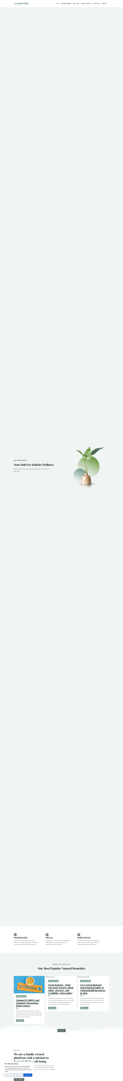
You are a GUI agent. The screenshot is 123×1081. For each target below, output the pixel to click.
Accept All (28, 1075)
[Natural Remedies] (15, 934)
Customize (9, 1075)
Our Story (96, 3)
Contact (104, 3)
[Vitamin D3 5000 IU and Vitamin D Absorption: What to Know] (29, 984)
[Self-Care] (47, 934)
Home (57, 3)
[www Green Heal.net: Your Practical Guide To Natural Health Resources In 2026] (83, 977)
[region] (18, 1069)
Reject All (18, 1075)
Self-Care (76, 3)
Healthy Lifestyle (86, 3)
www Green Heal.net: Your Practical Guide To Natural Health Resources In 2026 (92, 989)
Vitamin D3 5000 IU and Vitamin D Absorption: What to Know (27, 1003)
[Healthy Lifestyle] (78, 934)
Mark (19, 1008)
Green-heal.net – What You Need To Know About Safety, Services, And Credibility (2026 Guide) (60, 989)
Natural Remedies (66, 3)
